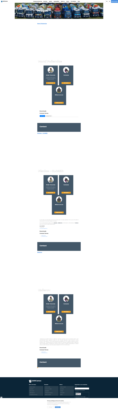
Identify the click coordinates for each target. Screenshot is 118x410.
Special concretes (48, 394)
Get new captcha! (75, 395)
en (106, 1)
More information (55, 404)
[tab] (42, 116)
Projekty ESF (62, 392)
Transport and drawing (48, 392)
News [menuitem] (79, 1)
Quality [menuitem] (50, 2)
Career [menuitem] (67, 2)
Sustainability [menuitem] (56, 2)
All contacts (66, 192)
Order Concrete (114, 1)
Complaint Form (44, 236)
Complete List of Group (33, 394)
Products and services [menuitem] (37, 1)
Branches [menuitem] (45, 2)
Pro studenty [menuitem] (73, 2)
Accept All (57, 407)
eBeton (61, 394)
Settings (50, 407)
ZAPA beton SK (32, 392)
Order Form (43, 235)
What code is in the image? (80, 396)
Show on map (59, 102)
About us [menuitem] (62, 2)
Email (76, 386)
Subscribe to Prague (37, 367)
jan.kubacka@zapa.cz (43, 228)
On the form (50, 192)
